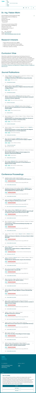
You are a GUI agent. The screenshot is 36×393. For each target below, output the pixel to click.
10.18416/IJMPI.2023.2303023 (11, 265)
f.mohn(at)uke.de (8, 32)
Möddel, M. (17, 76)
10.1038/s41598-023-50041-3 (11, 157)
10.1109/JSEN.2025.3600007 (11, 92)
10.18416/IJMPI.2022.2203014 (11, 351)
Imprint (21, 383)
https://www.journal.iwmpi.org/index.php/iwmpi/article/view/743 (16, 206)
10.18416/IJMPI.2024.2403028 (11, 196)
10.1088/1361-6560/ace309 (11, 145)
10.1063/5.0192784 (9, 112)
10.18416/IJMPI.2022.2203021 (11, 339)
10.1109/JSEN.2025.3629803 (11, 82)
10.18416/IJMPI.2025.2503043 (11, 184)
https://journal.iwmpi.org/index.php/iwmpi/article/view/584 (16, 319)
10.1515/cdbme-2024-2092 (11, 254)
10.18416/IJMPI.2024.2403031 (11, 230)
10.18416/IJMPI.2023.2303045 (11, 297)
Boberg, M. (10, 75)
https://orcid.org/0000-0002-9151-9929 (13, 34)
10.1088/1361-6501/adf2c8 (11, 102)
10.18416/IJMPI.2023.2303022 (11, 275)
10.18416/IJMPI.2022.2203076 (11, 329)
